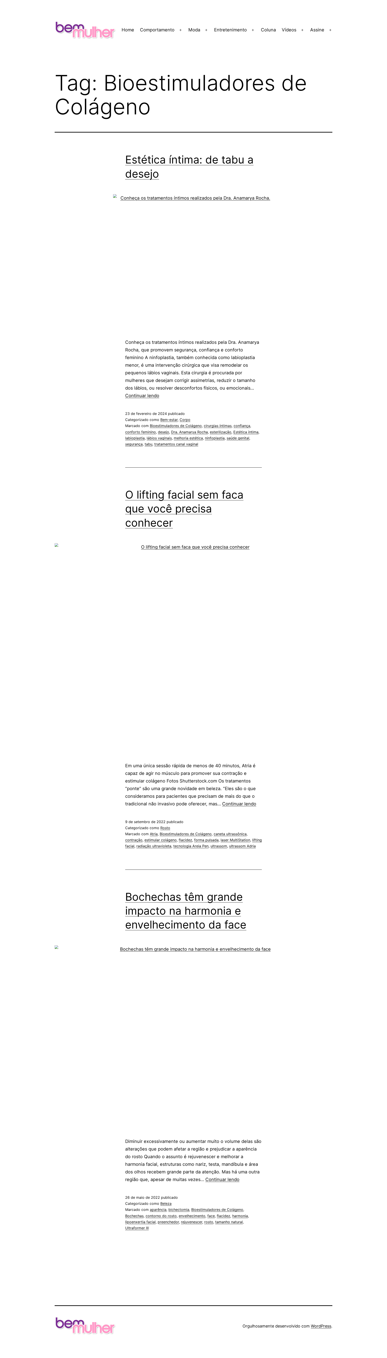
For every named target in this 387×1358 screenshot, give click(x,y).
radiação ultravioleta (153, 846)
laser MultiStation (235, 840)
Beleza (166, 1203)
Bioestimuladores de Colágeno (176, 425)
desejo (163, 432)
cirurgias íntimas (218, 425)
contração (133, 840)
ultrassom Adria (242, 846)
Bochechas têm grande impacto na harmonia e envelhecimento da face (185, 910)
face (211, 1216)
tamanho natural (229, 1222)
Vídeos (289, 30)
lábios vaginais (159, 438)
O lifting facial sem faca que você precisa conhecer (184, 508)
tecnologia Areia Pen (191, 846)
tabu (148, 444)
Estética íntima (245, 432)
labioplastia (135, 438)
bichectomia (178, 1209)
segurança (134, 444)
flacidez (185, 840)
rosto (208, 1222)
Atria (154, 834)
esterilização (220, 432)
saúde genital (238, 438)
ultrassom (219, 846)
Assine (317, 30)
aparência (158, 1209)
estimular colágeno (160, 840)
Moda (194, 30)
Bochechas (134, 1216)
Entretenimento (230, 30)
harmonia (240, 1216)
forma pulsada (206, 840)
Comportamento (157, 30)
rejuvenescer (191, 1222)
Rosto (165, 828)
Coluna (268, 30)
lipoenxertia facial (140, 1222)
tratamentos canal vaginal (176, 444)
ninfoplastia (215, 438)
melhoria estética (188, 438)
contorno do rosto (161, 1216)
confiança (242, 425)
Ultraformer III (137, 1228)
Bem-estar (169, 419)
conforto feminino (140, 432)
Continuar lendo (142, 395)
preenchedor (168, 1222)
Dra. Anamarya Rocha (189, 432)
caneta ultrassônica (230, 834)
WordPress (321, 1326)
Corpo (185, 419)
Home (128, 30)
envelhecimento (192, 1216)
